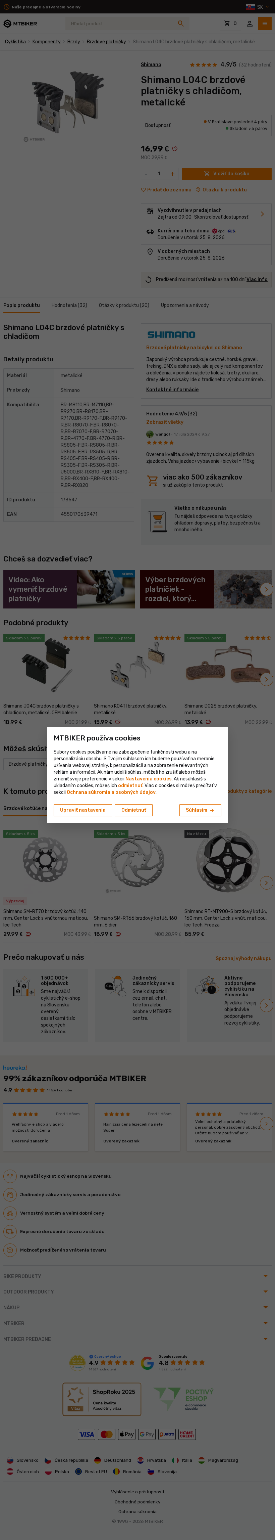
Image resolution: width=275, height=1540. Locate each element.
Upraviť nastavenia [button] (83, 810)
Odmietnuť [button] (133, 810)
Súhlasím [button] (200, 810)
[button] (130, 785)
